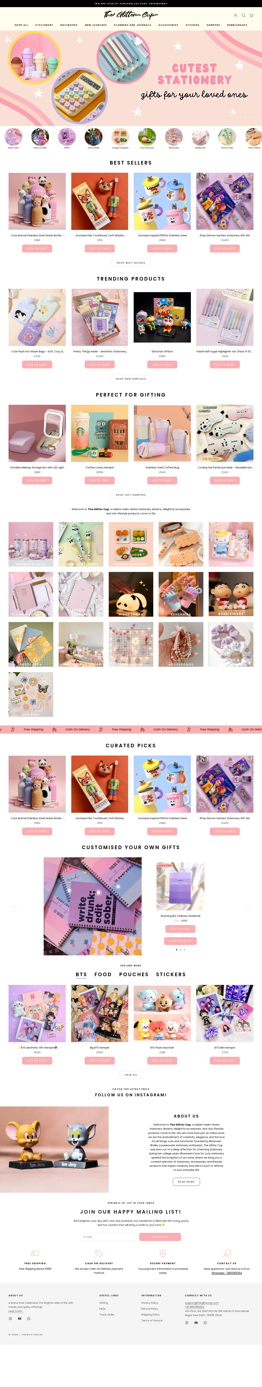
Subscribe (160, 1237)
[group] (131, 78)
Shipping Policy (150, 1314)
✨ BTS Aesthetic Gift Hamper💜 (37, 1047)
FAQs (102, 1309)
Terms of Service (152, 1320)
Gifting (103, 1303)
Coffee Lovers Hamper (100, 467)
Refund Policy (149, 1309)
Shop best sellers (131, 262)
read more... (16, 1311)
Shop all (21, 25)
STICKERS (193, 25)
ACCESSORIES (168, 25)
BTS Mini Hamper (225, 1047)
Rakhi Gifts (13, 147)
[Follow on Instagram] (10, 1318)
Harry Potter (93, 147)
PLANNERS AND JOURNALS (132, 25)
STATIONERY (44, 25)
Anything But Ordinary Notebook (181, 916)
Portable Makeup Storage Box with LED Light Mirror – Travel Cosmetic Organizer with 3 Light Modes (37, 468)
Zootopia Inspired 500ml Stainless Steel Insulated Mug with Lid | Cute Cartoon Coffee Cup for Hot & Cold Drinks (162, 236)
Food (103, 974)
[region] (131, 78)
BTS (81, 974)
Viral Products (147, 147)
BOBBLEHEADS (237, 25)
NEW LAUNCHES (96, 25)
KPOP (66, 147)
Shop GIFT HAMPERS (131, 495)
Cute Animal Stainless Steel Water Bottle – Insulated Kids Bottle (37, 236)
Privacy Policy (149, 1303)
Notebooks (200, 147)
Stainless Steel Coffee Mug (162, 467)
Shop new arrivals (131, 379)
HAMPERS (213, 25)
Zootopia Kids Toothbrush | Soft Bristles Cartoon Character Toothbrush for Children (100, 236)
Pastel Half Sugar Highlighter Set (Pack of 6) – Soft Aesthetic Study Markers (225, 352)
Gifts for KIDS (40, 147)
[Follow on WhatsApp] (29, 1318)
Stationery (174, 147)
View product (180, 941)
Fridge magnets (120, 147)
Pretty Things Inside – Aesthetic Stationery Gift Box (99, 352)
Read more (186, 1181)
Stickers (171, 974)
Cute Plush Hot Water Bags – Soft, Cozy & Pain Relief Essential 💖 (37, 352)
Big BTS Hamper (99, 1047)
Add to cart (37, 248)
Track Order (106, 1314)
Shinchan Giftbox (162, 351)
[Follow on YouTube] (19, 1318)
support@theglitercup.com (202, 1303)
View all (131, 1075)
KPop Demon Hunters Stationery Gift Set (225, 235)
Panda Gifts (227, 147)
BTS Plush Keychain (162, 1047)
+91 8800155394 (194, 1307)
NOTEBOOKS (69, 25)
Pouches (134, 974)
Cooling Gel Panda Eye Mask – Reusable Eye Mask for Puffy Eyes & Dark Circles (225, 468)
